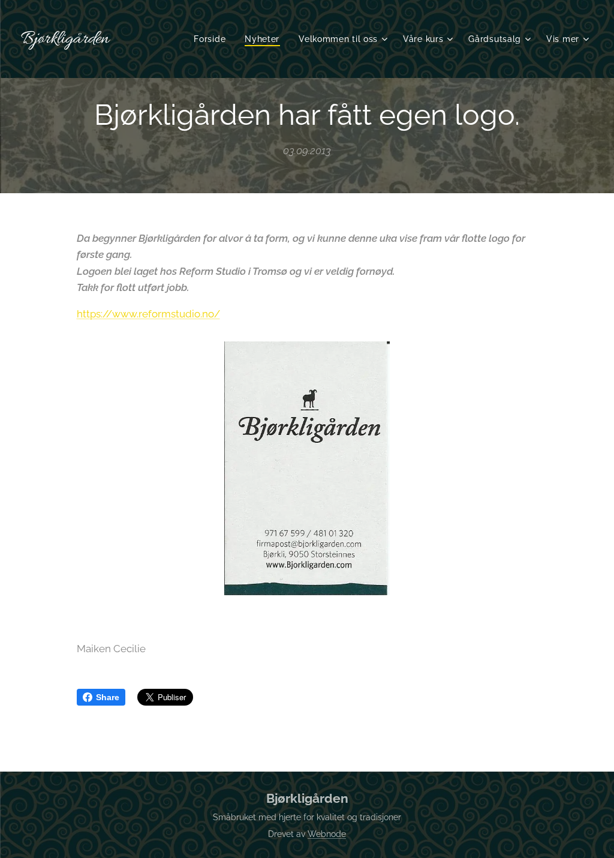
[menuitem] (213, 39)
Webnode (327, 834)
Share (107, 697)
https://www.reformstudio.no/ (148, 314)
